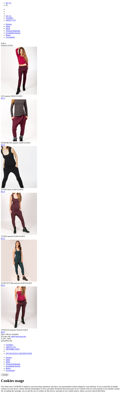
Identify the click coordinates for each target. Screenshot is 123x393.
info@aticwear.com (18, 336)
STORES (9, 18)
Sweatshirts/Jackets (13, 33)
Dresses (9, 24)
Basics (8, 35)
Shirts (8, 26)
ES (7, 3)
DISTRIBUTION (12, 349)
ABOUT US (11, 20)
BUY (3, 98)
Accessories (10, 37)
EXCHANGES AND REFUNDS (19, 353)
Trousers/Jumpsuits (13, 31)
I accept (5, 375)
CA (10, 3)
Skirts (8, 29)
